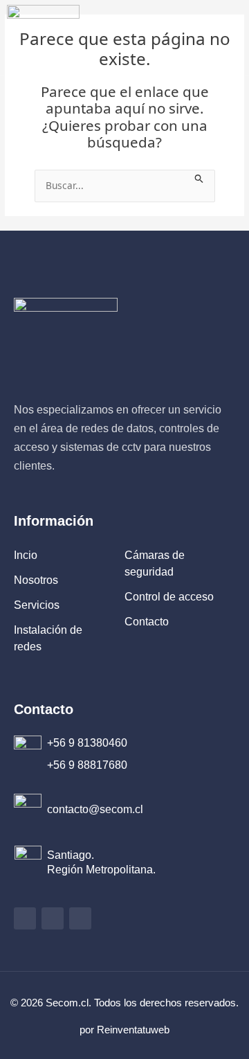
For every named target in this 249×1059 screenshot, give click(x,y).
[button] (212, 37)
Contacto (43, 709)
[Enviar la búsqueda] (199, 177)
